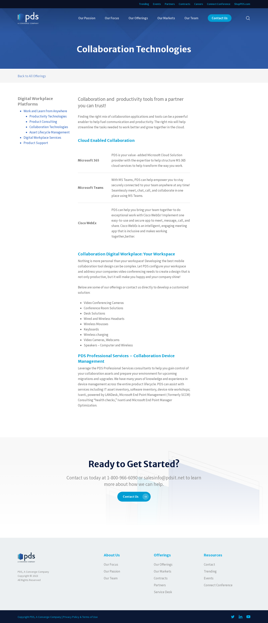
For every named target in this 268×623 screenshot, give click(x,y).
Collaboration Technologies (48, 127)
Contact (209, 564)
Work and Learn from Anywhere (45, 111)
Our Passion (112, 571)
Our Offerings (163, 564)
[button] (134, 497)
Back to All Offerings (32, 76)
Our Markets (162, 571)
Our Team (111, 578)
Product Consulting (43, 121)
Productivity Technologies (48, 116)
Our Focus (111, 564)
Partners (160, 585)
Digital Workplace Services (42, 137)
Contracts (161, 578)
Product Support (36, 143)
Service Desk (163, 592)
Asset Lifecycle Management (49, 132)
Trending (210, 571)
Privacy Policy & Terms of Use (80, 617)
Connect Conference (218, 585)
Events (208, 578)
